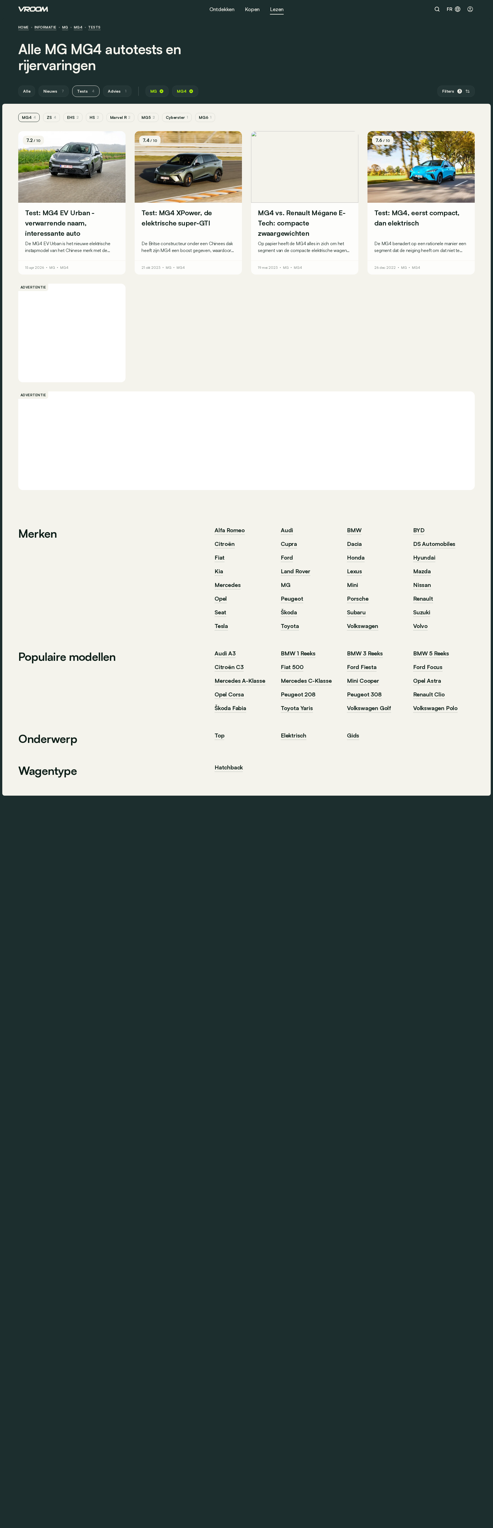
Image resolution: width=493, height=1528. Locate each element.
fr (449, 9)
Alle (26, 91)
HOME (23, 27)
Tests (94, 27)
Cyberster (177, 117)
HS (94, 117)
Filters (451, 91)
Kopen (252, 9)
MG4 (78, 27)
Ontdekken (222, 9)
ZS (51, 117)
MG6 (205, 117)
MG (65, 27)
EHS (73, 117)
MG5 (148, 117)
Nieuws (53, 91)
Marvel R (120, 117)
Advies (117, 91)
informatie (45, 27)
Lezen (277, 9)
